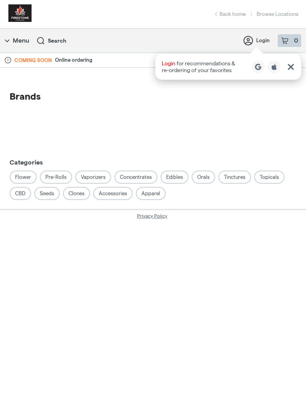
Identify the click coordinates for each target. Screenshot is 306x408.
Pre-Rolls (56, 177)
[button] (228, 67)
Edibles (174, 177)
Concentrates (136, 177)
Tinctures (234, 177)
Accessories (113, 193)
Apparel (150, 193)
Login (263, 40)
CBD (20, 193)
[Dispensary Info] (8, 60)
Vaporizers (93, 177)
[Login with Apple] (274, 67)
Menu (21, 40)
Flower (23, 177)
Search (57, 40)
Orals (203, 177)
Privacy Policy (152, 215)
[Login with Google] (258, 67)
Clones (76, 193)
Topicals (269, 177)
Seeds (47, 193)
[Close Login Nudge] (291, 67)
